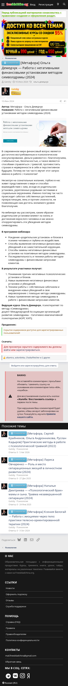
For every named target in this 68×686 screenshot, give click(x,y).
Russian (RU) (10, 682)
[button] (3, 4)
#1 (65, 101)
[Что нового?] (58, 4)
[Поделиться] (60, 101)
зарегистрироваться (28, 349)
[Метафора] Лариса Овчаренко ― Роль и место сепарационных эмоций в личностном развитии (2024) (35, 466)
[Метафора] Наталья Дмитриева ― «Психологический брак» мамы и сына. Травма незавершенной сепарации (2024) (36, 492)
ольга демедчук (41, 81)
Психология (22, 449)
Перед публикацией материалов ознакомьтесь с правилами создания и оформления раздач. (31, 14)
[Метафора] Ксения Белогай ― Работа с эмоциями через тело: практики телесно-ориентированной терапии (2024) (37, 518)
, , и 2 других (28, 357)
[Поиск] (64, 4)
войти (7, 349)
